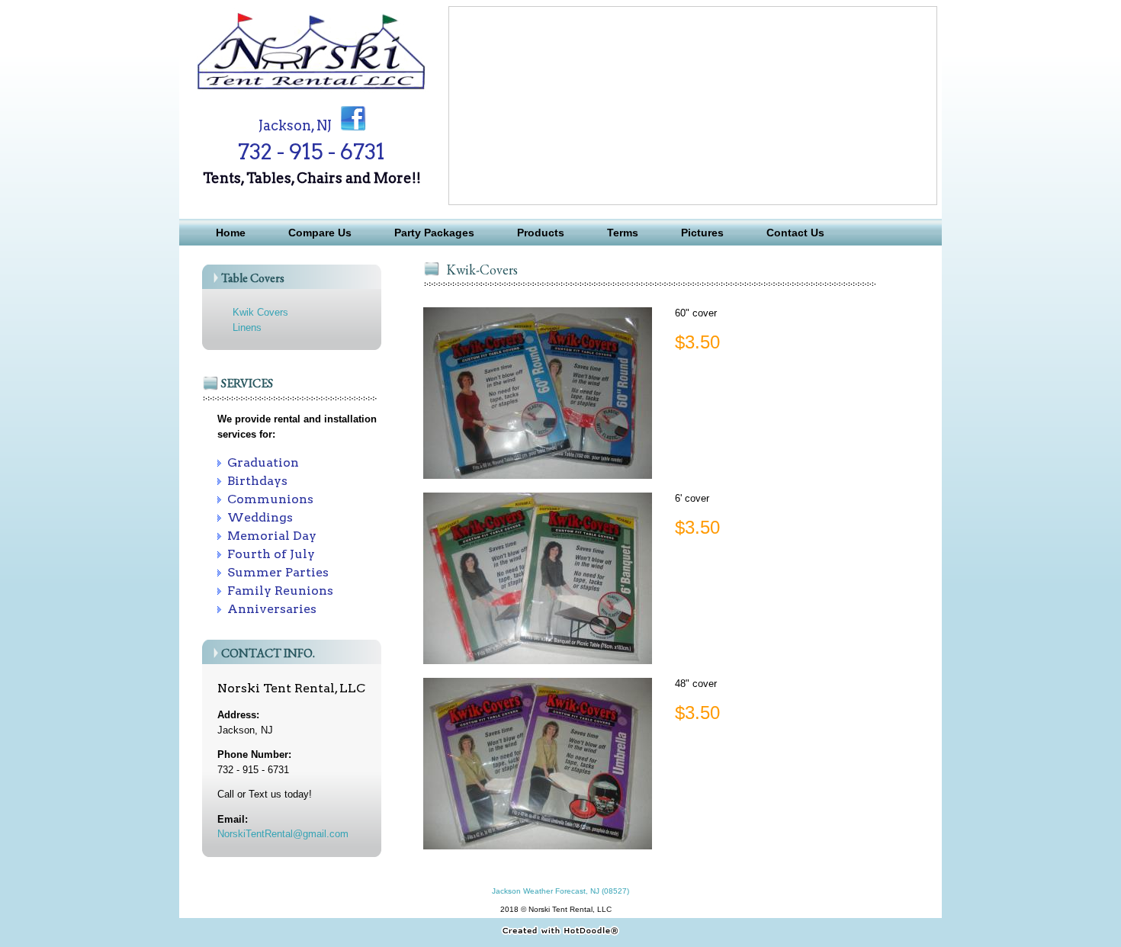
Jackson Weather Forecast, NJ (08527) (560, 891)
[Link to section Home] (311, 89)
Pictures (702, 232)
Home (231, 232)
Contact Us (795, 232)
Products (540, 232)
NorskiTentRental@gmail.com (283, 833)
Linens (247, 327)
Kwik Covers (260, 312)
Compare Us (320, 232)
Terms (622, 232)
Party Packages (434, 232)
